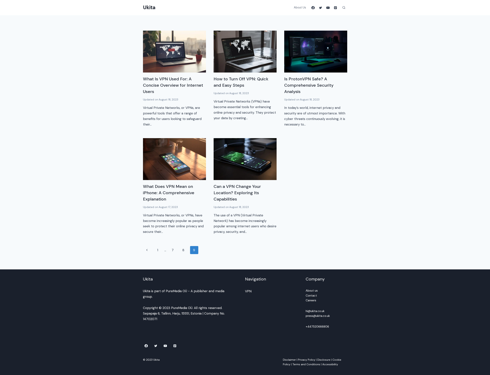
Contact (311, 296)
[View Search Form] (344, 7)
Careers (311, 300)
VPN (248, 291)
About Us (300, 7)
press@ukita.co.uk (318, 316)
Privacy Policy (306, 359)
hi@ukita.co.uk (315, 311)
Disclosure (323, 359)
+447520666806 (317, 327)
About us (312, 291)
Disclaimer (289, 359)
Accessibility (330, 364)
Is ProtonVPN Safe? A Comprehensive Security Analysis (309, 85)
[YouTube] (328, 7)
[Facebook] (313, 7)
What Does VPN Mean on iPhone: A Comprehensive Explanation (168, 193)
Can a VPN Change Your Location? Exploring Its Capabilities (237, 193)
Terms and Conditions (306, 364)
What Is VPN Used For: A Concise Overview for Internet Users (173, 85)
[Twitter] (320, 7)
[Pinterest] (335, 7)
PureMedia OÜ (176, 291)
